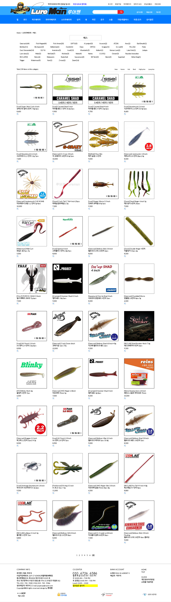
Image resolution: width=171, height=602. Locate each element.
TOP (143, 572)
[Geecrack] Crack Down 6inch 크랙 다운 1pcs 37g (63, 344)
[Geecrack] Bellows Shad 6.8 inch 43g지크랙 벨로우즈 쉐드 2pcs (102, 344)
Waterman (35, 60)
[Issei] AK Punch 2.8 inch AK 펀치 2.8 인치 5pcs (61, 439)
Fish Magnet (40, 44)
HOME (144, 569)
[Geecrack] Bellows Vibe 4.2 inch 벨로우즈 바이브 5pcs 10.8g (100, 439)
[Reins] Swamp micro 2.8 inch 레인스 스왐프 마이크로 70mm (135, 392)
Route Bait (64, 57)
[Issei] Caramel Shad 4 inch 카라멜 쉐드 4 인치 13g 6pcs (98, 107)
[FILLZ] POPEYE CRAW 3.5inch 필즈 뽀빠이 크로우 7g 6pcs (29, 297)
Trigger (22, 60)
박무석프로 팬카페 (79, 4)
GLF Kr (43, 50)
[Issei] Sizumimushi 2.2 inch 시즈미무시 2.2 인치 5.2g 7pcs (28, 155)
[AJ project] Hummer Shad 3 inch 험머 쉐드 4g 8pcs (100, 392)
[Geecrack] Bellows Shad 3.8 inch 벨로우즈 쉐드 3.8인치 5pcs (136, 439)
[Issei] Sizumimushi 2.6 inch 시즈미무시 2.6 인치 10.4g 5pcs (135, 107)
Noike (78, 54)
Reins (36, 57)
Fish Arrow (57, 44)
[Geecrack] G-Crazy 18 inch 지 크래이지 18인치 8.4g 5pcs (63, 155)
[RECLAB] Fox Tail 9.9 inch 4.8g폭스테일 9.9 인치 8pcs (135, 487)
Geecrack (23, 44)
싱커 (78, 19)
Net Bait (50, 54)
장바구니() (138, 4)
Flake (144, 47)
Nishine (64, 54)
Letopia (144, 50)
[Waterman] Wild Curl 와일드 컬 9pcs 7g (25, 250)
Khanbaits (84, 50)
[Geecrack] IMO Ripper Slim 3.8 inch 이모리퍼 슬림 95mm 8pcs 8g (101, 487)
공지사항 (140, 12)
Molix (37, 54)
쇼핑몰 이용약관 (147, 582)
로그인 (110, 4)
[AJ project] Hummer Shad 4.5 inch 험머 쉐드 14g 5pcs (65, 297)
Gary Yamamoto (25, 50)
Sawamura (78, 57)
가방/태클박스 (123, 19)
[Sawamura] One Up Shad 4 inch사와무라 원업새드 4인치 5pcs (100, 297)
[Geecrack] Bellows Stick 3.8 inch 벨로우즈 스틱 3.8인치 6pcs (100, 250)
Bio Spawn (38, 47)
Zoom (74, 60)
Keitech (98, 50)
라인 (94, 19)
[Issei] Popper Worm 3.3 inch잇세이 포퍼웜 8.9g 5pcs (99, 202)
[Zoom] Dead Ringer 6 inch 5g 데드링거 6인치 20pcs (135, 202)
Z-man (61, 60)
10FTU (72, 44)
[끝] (93, 555)
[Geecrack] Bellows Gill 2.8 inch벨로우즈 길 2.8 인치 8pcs (64, 534)
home (19, 33)
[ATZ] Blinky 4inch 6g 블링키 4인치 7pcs (25, 392)
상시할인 (149, 19)
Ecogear (104, 47)
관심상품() (148, 4)
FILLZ (131, 47)
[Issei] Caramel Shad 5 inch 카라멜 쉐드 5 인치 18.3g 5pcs (63, 107)
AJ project (87, 44)
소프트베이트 (66, 19)
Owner (114, 54)
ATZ (115, 44)
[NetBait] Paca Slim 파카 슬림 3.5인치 (95, 155)
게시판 (158, 12)
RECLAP (23, 57)
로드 (25, 19)
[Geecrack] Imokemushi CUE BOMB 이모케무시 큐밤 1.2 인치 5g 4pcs (30, 202)
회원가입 (118, 4)
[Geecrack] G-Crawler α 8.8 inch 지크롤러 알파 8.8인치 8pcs (100, 534)
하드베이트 (36, 19)
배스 (34, 33)
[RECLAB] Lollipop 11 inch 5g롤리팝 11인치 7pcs (27, 534)
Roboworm (50, 57)
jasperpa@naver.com (45, 586)
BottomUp (53, 47)
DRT (91, 47)
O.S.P (101, 54)
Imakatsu (55, 50)
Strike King (135, 57)
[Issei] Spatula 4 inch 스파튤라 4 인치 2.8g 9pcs (61, 250)
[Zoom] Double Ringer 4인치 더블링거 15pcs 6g (134, 250)
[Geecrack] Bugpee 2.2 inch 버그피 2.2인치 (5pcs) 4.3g (27, 439)
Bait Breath (141, 44)
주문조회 (158, 4)
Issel (69, 50)
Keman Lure (114, 50)
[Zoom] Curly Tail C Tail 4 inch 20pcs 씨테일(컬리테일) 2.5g (66, 202)
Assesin (102, 44)
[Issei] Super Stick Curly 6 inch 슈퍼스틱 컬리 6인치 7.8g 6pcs (28, 107)
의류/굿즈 (137, 19)
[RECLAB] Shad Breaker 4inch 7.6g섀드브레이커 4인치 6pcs (137, 344)
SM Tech (94, 57)
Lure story (23, 54)
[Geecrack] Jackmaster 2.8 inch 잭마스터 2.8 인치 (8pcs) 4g (135, 155)
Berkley (22, 47)
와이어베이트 (51, 19)
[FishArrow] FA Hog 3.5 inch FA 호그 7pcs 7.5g (63, 487)
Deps (81, 47)
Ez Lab (118, 47)
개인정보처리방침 (147, 579)
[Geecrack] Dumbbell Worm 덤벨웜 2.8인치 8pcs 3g (134, 297)
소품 (111, 19)
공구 (102, 19)
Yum (48, 60)
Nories (90, 54)
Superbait (121, 57)
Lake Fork (130, 50)
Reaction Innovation (132, 54)
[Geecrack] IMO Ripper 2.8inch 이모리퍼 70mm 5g (64, 392)
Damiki (68, 47)
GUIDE (144, 577)
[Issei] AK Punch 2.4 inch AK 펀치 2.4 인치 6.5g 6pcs (26, 344)
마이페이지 (127, 4)
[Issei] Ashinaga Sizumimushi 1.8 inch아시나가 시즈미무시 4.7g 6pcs (31, 487)
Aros (126, 44)
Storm (107, 57)
